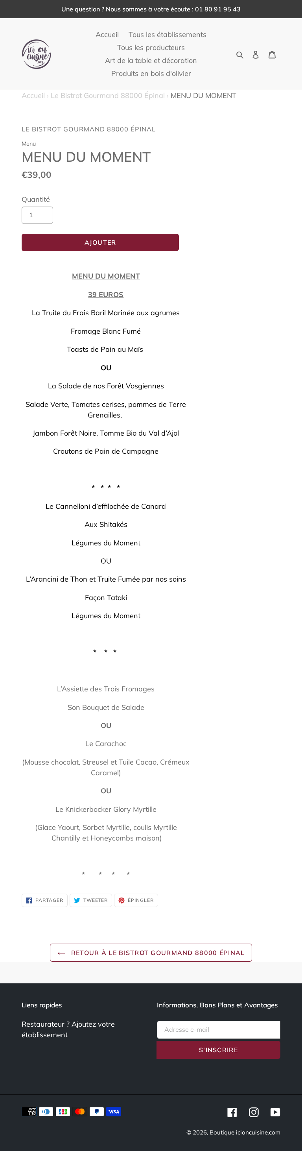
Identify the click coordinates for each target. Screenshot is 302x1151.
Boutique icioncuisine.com (245, 1132)
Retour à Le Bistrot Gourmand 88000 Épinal (157, 953)
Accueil (35, 95)
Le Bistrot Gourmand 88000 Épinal (108, 95)
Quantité (36, 199)
